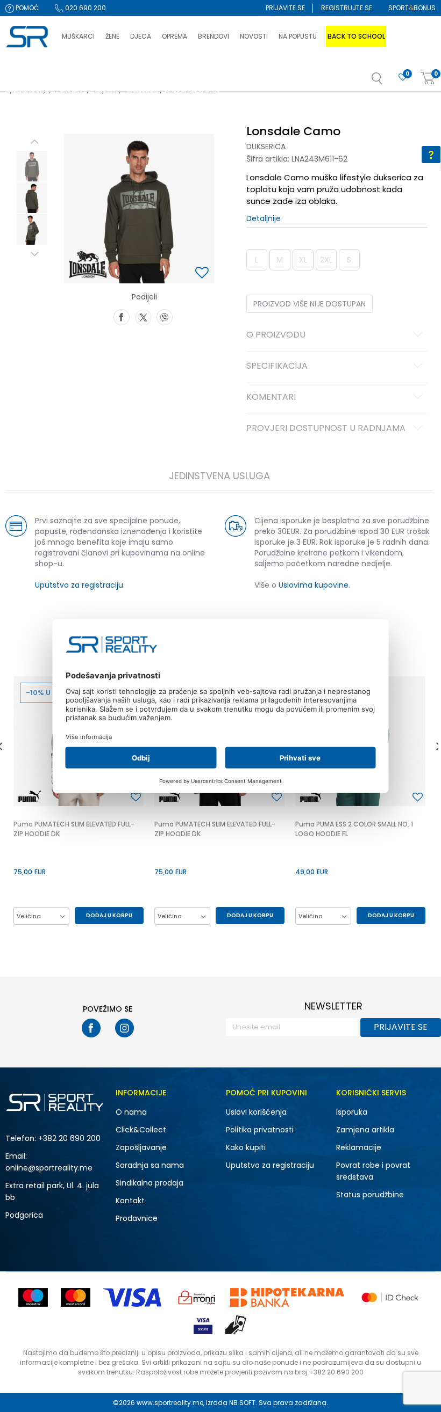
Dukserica (266, 146)
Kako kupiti (246, 1147)
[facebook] (91, 1028)
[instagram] (124, 1028)
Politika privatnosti (260, 1129)
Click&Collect (141, 1129)
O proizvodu (275, 335)
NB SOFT (242, 1402)
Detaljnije (263, 218)
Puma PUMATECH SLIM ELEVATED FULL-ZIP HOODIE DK (73, 829)
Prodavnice (137, 1218)
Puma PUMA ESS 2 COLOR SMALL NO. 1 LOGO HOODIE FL (354, 829)
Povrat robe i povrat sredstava (373, 1171)
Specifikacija (277, 366)
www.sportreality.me (170, 1402)
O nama (131, 1112)
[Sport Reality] (28, 37)
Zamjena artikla (365, 1129)
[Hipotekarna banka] (287, 1297)
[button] (387, 81)
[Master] (75, 1297)
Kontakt (130, 1200)
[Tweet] (143, 316)
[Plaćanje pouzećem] (236, 1324)
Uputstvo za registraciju (79, 585)
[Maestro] (33, 1297)
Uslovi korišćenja (256, 1112)
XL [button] (303, 259)
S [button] (349, 259)
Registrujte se (346, 7)
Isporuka (351, 1112)
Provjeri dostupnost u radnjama (326, 428)
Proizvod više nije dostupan (309, 303)
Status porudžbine (370, 1194)
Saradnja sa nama (150, 1165)
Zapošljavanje (141, 1147)
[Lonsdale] (87, 264)
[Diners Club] (196, 1297)
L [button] (256, 259)
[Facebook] (121, 316)
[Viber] (165, 316)
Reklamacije (358, 1147)
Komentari (271, 397)
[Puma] (29, 796)
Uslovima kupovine (313, 585)
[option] (32, 166)
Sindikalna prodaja (149, 1182)
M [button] (279, 259)
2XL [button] (326, 259)
